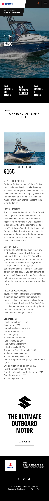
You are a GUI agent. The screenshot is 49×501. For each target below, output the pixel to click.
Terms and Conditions (16, 489)
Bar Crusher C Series (23, 90)
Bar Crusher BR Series (8, 90)
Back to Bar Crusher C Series (23, 116)
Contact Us (24, 441)
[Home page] (7, 4)
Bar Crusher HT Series (38, 90)
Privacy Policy (36, 489)
